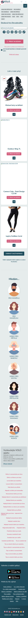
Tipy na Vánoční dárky (18, 594)
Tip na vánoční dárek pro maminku (14, 544)
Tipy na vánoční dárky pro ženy (14, 557)
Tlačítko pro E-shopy (7, 598)
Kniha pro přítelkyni (6, 9)
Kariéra (12, 601)
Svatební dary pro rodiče (14, 537)
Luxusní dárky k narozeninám (14, 484)
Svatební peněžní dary (8, 540)
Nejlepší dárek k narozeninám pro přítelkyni (14, 497)
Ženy (17, 16)
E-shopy (24, 598)
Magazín (17, 598)
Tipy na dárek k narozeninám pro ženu (14, 547)
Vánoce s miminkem (6, 591)
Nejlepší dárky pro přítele (14, 510)
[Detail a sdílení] (14, 114)
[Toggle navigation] (25, 2)
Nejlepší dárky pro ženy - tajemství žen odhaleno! (11, 514)
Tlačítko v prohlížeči (21, 596)
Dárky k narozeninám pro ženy (14, 474)
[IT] (18, 612)
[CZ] (4, 612)
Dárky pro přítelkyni (17, 14)
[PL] (14, 612)
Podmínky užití (7, 614)
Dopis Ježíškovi (7, 586)
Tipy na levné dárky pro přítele (14, 553)
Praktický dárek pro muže (14, 531)
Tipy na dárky (7, 594)
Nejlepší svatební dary (14, 521)
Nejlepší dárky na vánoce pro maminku (14, 506)
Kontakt (22, 614)
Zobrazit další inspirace (14, 253)
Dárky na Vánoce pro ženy (14, 477)
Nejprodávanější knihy (9, 527)
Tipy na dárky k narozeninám (14, 550)
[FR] (23, 612)
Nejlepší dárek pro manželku (14, 500)
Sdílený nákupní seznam (8, 596)
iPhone (5, 463)
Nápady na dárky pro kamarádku (14, 490)
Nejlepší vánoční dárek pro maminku (14, 524)
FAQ (17, 601)
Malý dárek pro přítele (14, 487)
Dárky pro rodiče (6, 16)
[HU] (16, 612)
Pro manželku (5, 11)
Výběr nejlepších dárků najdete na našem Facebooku (14, 260)
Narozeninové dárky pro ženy (14, 493)
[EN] (9, 612)
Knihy (2, 19)
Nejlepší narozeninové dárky (14, 518)
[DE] (11, 612)
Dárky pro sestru (6, 14)
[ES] (21, 612)
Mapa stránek (16, 614)
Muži (13, 16)
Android (10, 463)
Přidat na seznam (15, 41)
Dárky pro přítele (15, 11)
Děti (22, 16)
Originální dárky (21, 527)
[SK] (7, 612)
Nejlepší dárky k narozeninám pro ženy (14, 503)
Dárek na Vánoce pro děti (20, 591)
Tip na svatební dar (21, 540)
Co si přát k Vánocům (19, 586)
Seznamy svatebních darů (14, 534)
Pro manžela (17, 9)
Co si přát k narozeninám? (9, 589)
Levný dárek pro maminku (14, 480)
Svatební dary (21, 589)
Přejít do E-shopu (14, 54)
